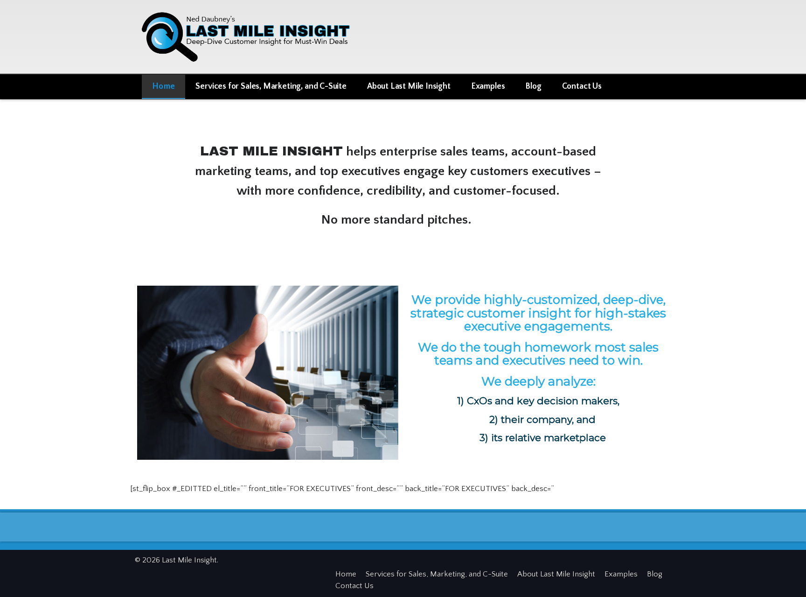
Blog (533, 86)
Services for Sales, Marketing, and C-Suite (270, 86)
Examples (488, 86)
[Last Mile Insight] (251, 35)
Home (163, 86)
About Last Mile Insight (409, 86)
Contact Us (582, 86)
